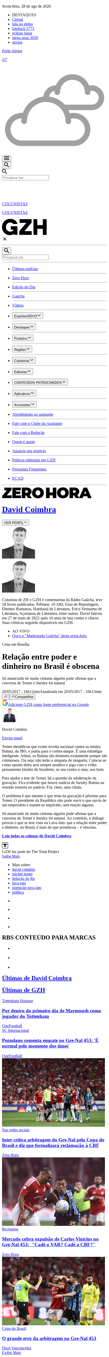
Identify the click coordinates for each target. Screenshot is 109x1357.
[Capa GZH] (54, 189)
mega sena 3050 (25, 38)
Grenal (17, 19)
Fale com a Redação (28, 432)
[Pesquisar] (6, 251)
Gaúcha (18, 296)
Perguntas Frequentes (29, 469)
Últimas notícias (25, 269)
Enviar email (12, 738)
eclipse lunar (22, 33)
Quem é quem (23, 442)
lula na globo (22, 24)
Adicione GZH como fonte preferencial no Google (48, 704)
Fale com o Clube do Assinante (37, 423)
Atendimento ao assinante (32, 414)
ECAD (18, 478)
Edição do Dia (23, 287)
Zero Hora (20, 278)
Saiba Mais (11, 856)
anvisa (17, 42)
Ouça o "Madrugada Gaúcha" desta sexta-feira (49, 636)
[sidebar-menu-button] (6, 158)
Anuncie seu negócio (29, 451)
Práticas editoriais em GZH (34, 460)
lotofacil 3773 (23, 28)
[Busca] (6, 165)
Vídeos (18, 305)
